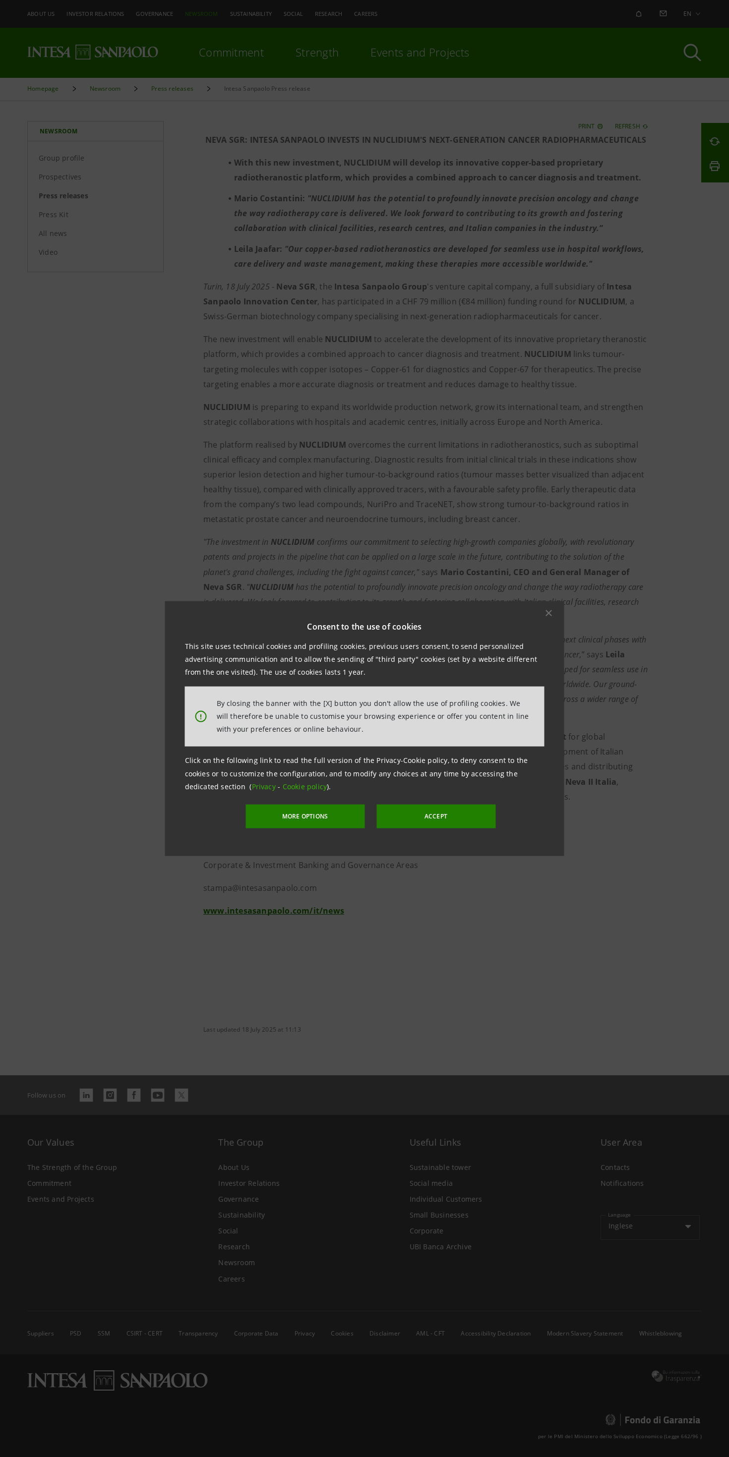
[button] (549, 613)
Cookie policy (305, 786)
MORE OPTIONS (305, 816)
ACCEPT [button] (436, 816)
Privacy (265, 786)
